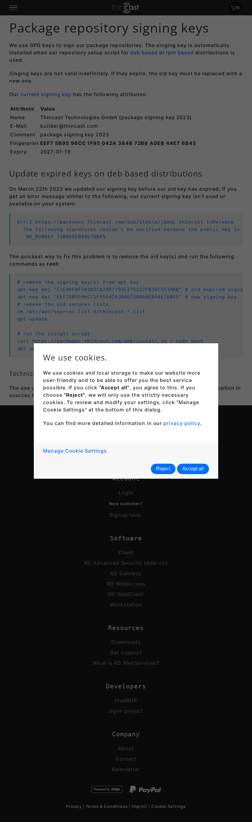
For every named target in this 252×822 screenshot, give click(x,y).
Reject (163, 468)
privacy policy (181, 423)
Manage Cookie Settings (75, 451)
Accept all (193, 468)
